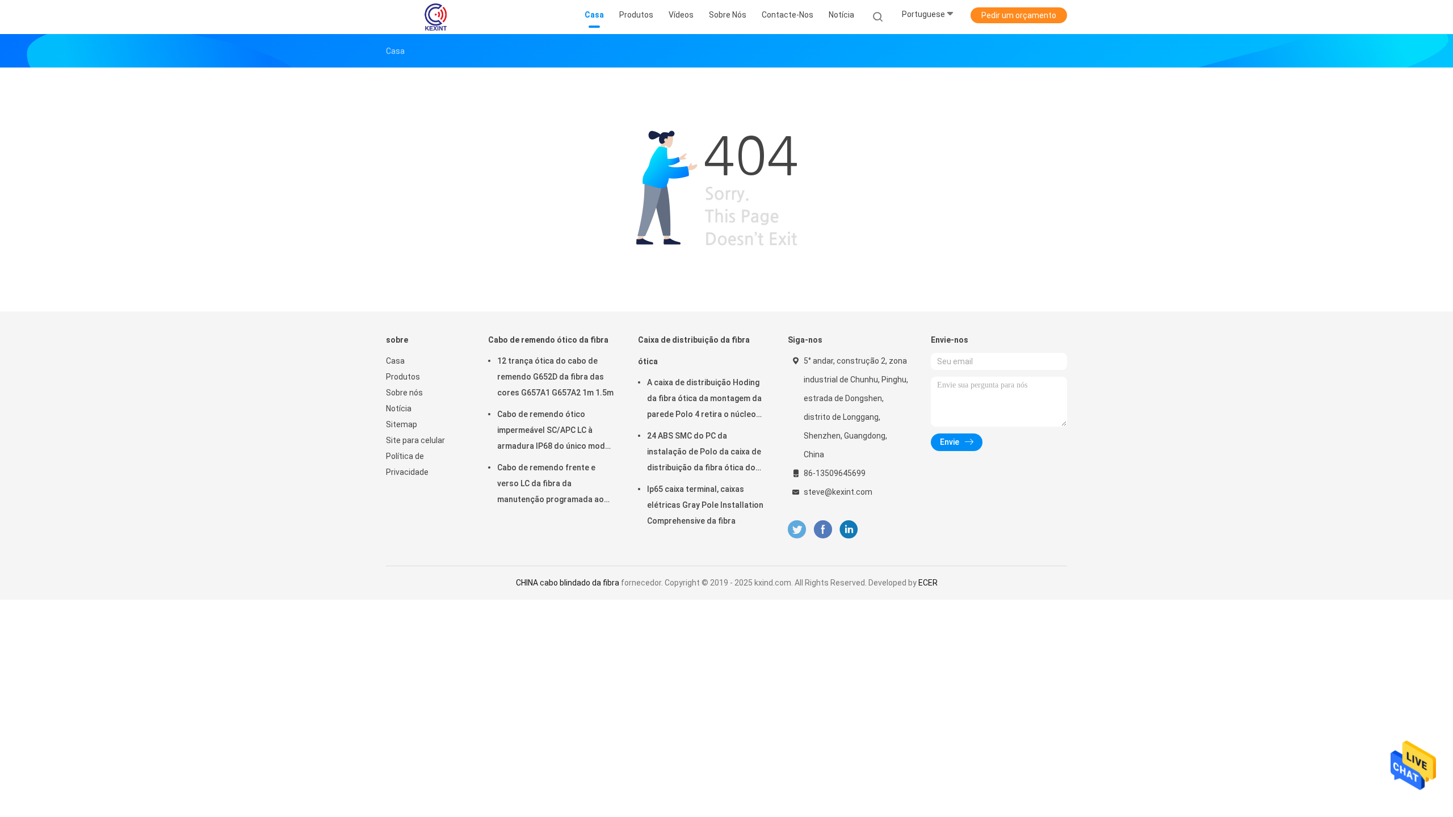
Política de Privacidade (407, 464)
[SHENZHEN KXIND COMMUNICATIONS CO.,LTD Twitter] (797, 530)
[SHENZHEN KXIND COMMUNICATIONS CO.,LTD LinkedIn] (848, 530)
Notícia (398, 408)
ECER (928, 582)
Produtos (403, 376)
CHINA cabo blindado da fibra (567, 582)
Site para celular (415, 440)
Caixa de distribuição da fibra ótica (694, 350)
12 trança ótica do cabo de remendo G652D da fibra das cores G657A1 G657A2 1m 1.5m (555, 376)
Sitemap (401, 424)
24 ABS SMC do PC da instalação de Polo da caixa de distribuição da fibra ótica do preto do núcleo (704, 453)
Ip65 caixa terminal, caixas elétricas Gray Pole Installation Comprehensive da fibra (705, 505)
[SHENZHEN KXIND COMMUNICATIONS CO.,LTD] (436, 17)
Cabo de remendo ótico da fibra (548, 339)
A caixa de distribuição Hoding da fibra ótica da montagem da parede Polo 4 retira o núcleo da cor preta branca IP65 (704, 400)
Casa (395, 360)
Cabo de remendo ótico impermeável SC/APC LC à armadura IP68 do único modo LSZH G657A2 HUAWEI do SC (553, 432)
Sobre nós (404, 392)
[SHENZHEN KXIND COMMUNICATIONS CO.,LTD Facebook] (822, 530)
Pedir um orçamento (1018, 15)
